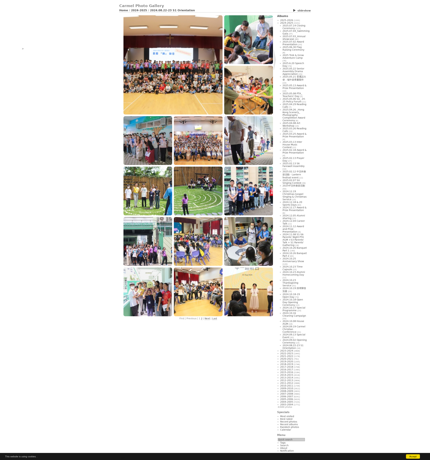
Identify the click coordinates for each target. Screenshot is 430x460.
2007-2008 (286, 393)
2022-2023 (286, 353)
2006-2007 (286, 396)
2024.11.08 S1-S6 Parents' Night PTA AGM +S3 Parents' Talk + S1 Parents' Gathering (293, 239)
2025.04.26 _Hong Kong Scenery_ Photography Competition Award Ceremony (294, 115)
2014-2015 (286, 375)
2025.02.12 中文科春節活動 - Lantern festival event (294, 174)
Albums (282, 16)
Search (284, 445)
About (283, 448)
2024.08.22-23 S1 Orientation (172, 10)
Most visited (287, 416)
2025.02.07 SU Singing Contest (292, 181)
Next (207, 318)
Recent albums (289, 424)
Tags (283, 442)
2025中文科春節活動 (294, 185)
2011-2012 (286, 383)
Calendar (285, 429)
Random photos (289, 427)
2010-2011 (286, 385)
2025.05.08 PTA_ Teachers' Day (292, 95)
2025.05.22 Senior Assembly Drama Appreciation (293, 71)
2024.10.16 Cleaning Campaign (294, 314)
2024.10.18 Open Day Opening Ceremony (293, 302)
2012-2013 (286, 380)
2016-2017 (286, 369)
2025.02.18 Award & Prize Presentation (295, 151)
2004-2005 (286, 401)
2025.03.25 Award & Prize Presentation (295, 135)
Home (123, 10)
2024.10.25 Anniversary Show (293, 260)
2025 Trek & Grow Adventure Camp (293, 56)
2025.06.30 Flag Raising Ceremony (293, 48)
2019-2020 (286, 361)
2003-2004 (286, 404)
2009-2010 (286, 388)
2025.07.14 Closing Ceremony (294, 27)
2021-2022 (286, 356)
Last (214, 318)
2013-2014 (286, 377)
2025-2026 (286, 20)
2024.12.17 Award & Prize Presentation (295, 209)
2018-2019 (286, 364)
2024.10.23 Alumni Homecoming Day (294, 273)
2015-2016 (286, 372)
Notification (287, 450)
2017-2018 (286, 367)
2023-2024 (286, 350)
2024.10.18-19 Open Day (291, 295)
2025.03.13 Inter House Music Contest (292, 145)
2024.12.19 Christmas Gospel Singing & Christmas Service (295, 195)
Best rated (286, 419)
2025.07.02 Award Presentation (293, 43)
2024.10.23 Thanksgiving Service (290, 283)
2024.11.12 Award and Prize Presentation (293, 229)
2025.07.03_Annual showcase (294, 37)
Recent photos (288, 421)
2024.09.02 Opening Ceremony (295, 341)
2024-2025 (139, 10)
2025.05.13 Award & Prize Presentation (295, 86)
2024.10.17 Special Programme (294, 309)
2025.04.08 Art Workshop (291, 124)
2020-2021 (286, 358)
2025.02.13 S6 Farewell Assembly (294, 164)
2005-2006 (286, 399)
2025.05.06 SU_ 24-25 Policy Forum (294, 100)
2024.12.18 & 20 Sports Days (292, 203)
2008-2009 (286, 391)
